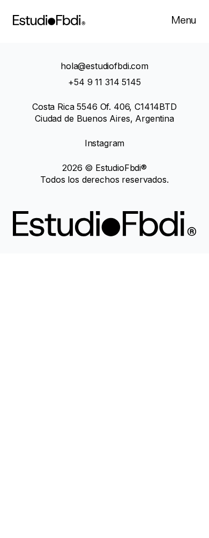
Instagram (105, 143)
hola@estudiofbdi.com (104, 66)
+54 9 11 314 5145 (104, 82)
